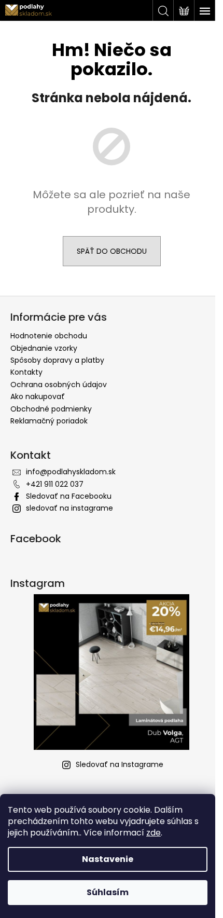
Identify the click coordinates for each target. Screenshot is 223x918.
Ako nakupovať (37, 396)
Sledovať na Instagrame (119, 764)
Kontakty (26, 372)
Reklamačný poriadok (49, 421)
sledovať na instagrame (69, 508)
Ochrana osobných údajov (58, 384)
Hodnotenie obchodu (48, 336)
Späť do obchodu (112, 251)
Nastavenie (107, 859)
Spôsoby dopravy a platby (57, 360)
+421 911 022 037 (54, 484)
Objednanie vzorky (43, 348)
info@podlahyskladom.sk (71, 472)
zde (153, 833)
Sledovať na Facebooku (69, 496)
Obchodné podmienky (51, 409)
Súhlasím (108, 892)
